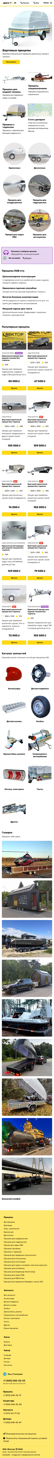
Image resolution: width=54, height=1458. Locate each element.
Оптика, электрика (12, 1318)
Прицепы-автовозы (12, 1249)
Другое (7, 1325)
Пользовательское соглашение (21, 1434)
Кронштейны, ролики (13, 1312)
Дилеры (7, 1358)
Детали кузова (10, 1305)
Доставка (8, 1345)
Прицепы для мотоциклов (15, 1259)
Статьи (7, 1362)
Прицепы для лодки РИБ (14, 1275)
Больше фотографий (11, 1199)
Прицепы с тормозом (13, 1252)
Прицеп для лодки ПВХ (13, 1245)
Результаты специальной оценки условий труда (25, 1439)
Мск (37, 3)
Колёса (7, 1308)
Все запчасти (9, 1295)
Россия (25, 3)
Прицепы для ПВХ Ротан (14, 1278)
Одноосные (8, 1232)
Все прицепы (9, 1222)
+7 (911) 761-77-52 (11, 1413)
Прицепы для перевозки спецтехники (20, 1255)
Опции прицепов (11, 1328)
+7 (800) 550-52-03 (14, 1380)
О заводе (7, 1355)
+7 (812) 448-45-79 (12, 1395)
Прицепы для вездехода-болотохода (19, 1272)
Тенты (6, 1322)
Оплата (7, 1342)
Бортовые (8, 1225)
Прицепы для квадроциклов (16, 1239)
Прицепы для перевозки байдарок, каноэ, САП (23, 1282)
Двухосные (8, 1235)
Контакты (8, 1365)
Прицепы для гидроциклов (15, 1242)
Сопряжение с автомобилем (16, 1315)
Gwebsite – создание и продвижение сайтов (21, 1455)
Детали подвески (11, 1302)
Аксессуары (9, 1298)
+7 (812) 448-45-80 (12, 1404)
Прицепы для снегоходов (14, 1262)
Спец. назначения (11, 1229)
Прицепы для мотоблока (14, 1268)
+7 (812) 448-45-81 (12, 1422)
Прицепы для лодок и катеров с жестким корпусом (25, 1265)
